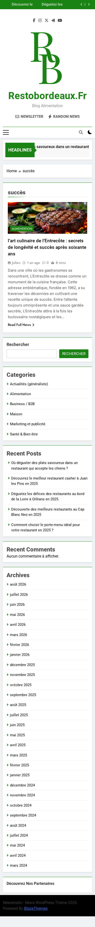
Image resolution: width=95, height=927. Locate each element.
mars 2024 (18, 865)
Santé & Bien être (24, 434)
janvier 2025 (19, 775)
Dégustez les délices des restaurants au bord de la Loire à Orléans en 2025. (48, 5)
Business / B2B (22, 404)
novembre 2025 (22, 675)
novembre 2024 (22, 795)
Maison (16, 414)
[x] (46, 21)
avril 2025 (18, 745)
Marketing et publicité (27, 424)
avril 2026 (18, 624)
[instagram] (40, 21)
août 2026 (18, 584)
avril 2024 (18, 855)
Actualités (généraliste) (29, 384)
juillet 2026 (19, 594)
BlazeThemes (36, 908)
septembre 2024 (23, 815)
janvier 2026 (19, 654)
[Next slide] (89, 4)
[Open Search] (81, 132)
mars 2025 (18, 755)
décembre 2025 (22, 665)
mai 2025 (17, 735)
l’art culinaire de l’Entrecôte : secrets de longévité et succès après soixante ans (47, 247)
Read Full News (19, 324)
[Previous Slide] (81, 4)
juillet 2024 (19, 835)
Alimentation (22, 229)
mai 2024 (17, 845)
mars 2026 (18, 635)
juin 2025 (17, 725)
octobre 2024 (20, 805)
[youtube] (60, 21)
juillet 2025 (19, 715)
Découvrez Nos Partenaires (30, 883)
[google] (53, 21)
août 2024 (18, 825)
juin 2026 (17, 604)
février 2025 (19, 765)
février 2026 (19, 645)
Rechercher (18, 344)
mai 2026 (17, 615)
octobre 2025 (20, 685)
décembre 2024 (22, 785)
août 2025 (18, 705)
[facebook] (34, 21)
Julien (16, 262)
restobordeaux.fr (47, 96)
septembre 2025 (23, 695)
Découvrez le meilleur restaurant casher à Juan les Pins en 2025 (18, 5)
